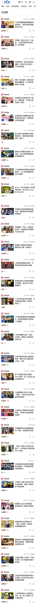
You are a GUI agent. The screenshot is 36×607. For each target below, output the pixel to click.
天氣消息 (24, 6)
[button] (30, 30)
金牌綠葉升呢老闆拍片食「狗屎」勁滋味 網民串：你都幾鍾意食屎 (24, 524)
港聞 (2, 6)
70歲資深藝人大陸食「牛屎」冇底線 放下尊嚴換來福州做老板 (24, 560)
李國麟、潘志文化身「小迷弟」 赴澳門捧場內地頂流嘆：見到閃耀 (24, 42)
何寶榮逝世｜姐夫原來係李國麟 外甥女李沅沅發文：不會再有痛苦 (24, 64)
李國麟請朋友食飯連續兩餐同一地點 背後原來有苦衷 (24, 429)
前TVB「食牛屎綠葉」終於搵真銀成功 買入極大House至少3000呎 (25, 190)
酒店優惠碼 (15, 6)
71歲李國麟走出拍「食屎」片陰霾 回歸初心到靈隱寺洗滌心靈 (24, 337)
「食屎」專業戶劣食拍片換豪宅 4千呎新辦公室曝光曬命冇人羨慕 (24, 448)
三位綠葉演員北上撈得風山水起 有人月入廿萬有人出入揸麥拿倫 (24, 595)
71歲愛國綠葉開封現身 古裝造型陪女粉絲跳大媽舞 (24, 264)
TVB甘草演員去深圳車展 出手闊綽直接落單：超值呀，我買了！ (25, 301)
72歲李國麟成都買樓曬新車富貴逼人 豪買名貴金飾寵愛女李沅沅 (24, 24)
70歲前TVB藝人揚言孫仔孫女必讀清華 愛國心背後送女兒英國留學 (24, 484)
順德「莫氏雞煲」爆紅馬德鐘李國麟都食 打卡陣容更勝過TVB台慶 (24, 82)
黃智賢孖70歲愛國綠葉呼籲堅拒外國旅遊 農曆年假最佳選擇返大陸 (24, 542)
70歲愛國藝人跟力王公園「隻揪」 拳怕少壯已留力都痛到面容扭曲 (24, 394)
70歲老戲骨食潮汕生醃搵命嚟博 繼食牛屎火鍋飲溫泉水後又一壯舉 (24, 359)
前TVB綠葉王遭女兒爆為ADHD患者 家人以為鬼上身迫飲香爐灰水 (25, 376)
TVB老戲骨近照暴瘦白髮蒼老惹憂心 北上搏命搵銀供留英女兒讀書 (25, 172)
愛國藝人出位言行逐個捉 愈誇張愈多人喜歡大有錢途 (24, 505)
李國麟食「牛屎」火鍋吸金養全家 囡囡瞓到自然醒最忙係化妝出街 (24, 229)
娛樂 (7, 6)
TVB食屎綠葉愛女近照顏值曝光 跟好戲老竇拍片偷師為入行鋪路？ (25, 319)
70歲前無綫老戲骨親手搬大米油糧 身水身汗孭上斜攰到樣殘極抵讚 (24, 577)
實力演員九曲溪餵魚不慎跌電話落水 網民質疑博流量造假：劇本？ (24, 136)
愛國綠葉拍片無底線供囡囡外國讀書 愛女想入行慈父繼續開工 (24, 283)
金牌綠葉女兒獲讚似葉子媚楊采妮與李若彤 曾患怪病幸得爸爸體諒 (24, 118)
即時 (30, 6)
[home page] (7, 2)
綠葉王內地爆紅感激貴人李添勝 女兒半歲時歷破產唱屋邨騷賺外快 (24, 154)
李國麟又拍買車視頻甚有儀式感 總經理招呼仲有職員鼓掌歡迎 (24, 211)
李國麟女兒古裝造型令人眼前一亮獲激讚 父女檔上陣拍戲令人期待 (24, 100)
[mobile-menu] (2, 2)
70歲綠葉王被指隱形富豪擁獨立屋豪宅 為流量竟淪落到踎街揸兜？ (24, 466)
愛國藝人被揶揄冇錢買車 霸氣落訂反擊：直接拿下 (24, 246)
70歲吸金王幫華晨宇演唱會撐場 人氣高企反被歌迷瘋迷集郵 (24, 412)
